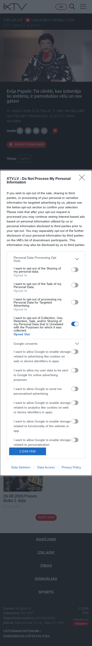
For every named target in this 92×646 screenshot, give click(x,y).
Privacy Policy (71, 467)
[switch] (74, 269)
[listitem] (46, 259)
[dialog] (46, 323)
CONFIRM (27, 451)
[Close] (83, 179)
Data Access (46, 467)
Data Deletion (20, 467)
